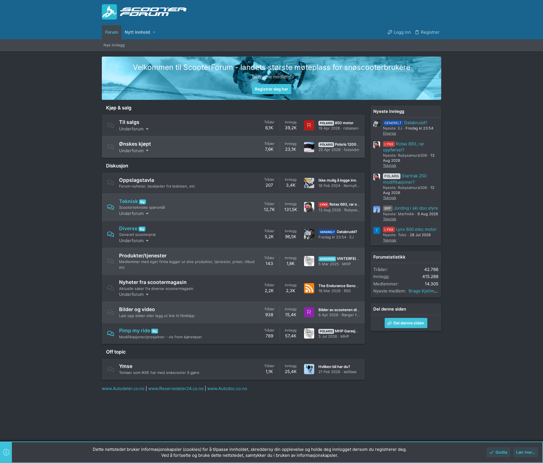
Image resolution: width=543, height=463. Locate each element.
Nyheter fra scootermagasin (153, 282)
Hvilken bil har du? (334, 366)
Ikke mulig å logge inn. (337, 180)
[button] (154, 32)
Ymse (125, 366)
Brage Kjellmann (425, 291)
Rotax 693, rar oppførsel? (347, 204)
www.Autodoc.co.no (227, 388)
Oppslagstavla (136, 180)
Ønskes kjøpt (135, 144)
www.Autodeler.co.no (123, 388)
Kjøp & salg (119, 108)
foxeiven (351, 149)
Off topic (116, 352)
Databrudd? (338, 231)
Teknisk (128, 201)
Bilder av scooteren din (338, 309)
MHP (346, 264)
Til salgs (129, 122)
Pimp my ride (134, 330)
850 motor (337, 122)
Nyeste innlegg (388, 111)
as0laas (350, 371)
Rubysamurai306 (358, 210)
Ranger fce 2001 (356, 315)
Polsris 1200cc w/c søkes (350, 144)
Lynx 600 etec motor (410, 229)
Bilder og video (137, 309)
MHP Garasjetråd (342, 331)
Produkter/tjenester (143, 256)
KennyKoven (354, 185)
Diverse (128, 228)
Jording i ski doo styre (411, 208)
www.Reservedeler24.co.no (176, 388)
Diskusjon (117, 166)
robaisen (351, 128)
